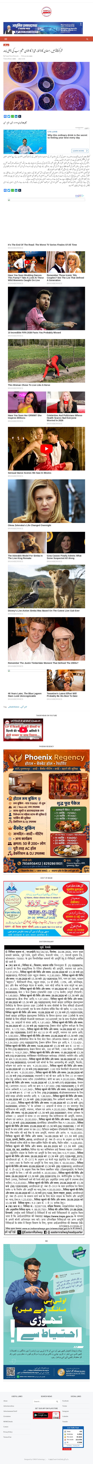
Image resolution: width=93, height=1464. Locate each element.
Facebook (65, 1401)
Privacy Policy (7, 1432)
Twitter (64, 1406)
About (5, 1401)
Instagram (65, 1411)
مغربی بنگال (6, 45)
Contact (5, 1427)
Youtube (65, 1421)
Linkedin (65, 1416)
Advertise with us (8, 1406)
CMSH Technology (38, 1459)
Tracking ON (76, 1445)
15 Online (69, 1445)
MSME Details (8, 1421)
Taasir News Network (11, 56)
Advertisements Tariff (10, 1411)
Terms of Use (7, 1437)
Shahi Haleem (14, 707)
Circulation (7, 1416)
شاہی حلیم (24, 707)
